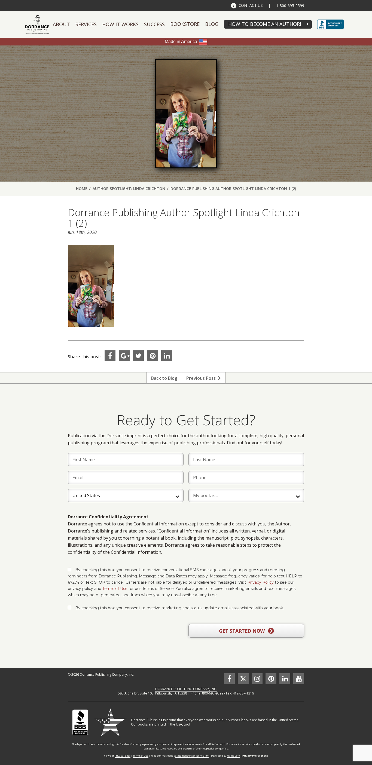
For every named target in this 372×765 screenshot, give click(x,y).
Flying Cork (233, 755)
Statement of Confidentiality (192, 755)
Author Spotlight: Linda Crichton (129, 188)
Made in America (181, 41)
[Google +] (124, 355)
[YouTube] (298, 678)
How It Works (120, 24)
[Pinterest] (152, 355)
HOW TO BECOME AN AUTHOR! (264, 24)
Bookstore (185, 24)
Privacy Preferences (255, 755)
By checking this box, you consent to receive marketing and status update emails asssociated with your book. (179, 607)
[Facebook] (110, 355)
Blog (211, 24)
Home (81, 188)
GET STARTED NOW (242, 631)
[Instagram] (257, 678)
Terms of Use (114, 588)
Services (86, 24)
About (61, 24)
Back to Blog (164, 378)
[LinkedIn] (166, 355)
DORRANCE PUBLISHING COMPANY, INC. (186, 689)
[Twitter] (138, 355)
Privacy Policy (260, 582)
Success (154, 24)
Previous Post (202, 378)
